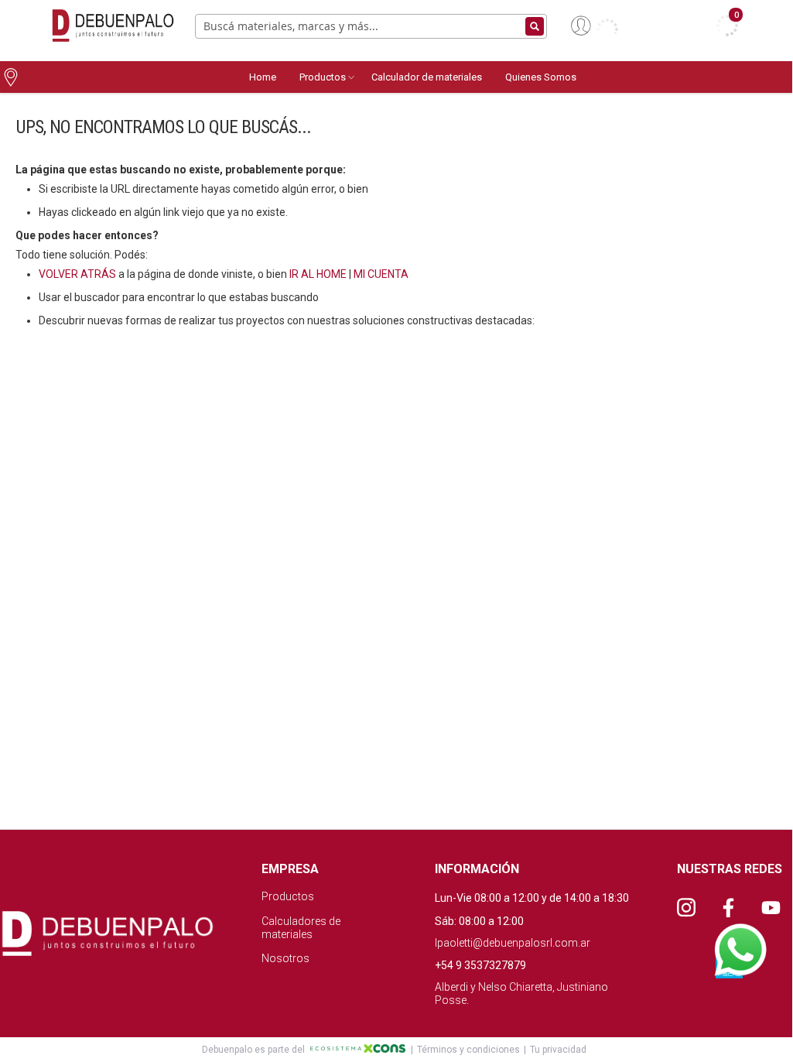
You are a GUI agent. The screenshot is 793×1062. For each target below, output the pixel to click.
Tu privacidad (558, 1049)
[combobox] (371, 26)
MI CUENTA (381, 274)
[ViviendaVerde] (110, 25)
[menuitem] (263, 77)
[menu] (515, 77)
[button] (594, 25)
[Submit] (534, 26)
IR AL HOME (318, 274)
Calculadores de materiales (300, 927)
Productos (287, 896)
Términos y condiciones (468, 1049)
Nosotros (285, 958)
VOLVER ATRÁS (77, 274)
